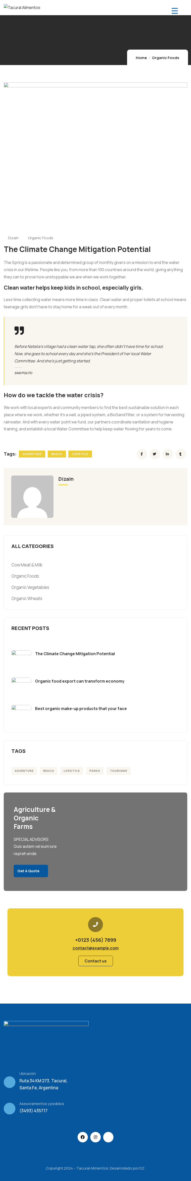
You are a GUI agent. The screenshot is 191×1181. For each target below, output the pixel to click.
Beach (56, 454)
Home (141, 57)
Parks (95, 771)
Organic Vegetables (30, 587)
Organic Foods (165, 57)
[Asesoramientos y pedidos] (9, 1108)
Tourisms (118, 771)
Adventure (32, 454)
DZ (142, 1168)
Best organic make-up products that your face (81, 708)
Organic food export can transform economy (79, 681)
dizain (13, 237)
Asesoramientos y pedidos (41, 1103)
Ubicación (27, 1073)
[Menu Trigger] (175, 10)
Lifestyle (80, 454)
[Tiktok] (108, 1137)
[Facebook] (83, 1137)
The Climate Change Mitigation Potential (75, 653)
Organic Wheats (26, 598)
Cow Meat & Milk (26, 565)
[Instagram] (95, 1137)
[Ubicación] (9, 1082)
